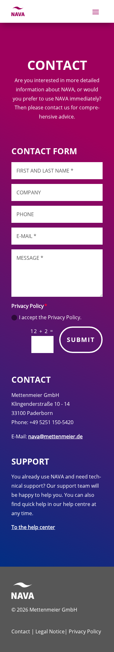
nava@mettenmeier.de (55, 436)
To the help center (33, 527)
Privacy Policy (85, 631)
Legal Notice (50, 631)
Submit (81, 339)
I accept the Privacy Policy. (50, 317)
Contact (20, 631)
